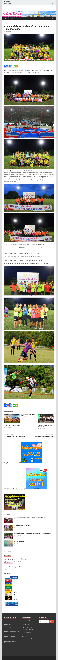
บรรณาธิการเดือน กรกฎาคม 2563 (22, 559)
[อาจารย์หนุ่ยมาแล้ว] (8, 541)
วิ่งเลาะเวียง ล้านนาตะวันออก (12, 425)
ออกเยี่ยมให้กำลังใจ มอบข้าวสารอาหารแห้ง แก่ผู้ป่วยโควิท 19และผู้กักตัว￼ (32, 533)
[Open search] (52, 18)
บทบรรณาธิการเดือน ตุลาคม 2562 (12, 566)
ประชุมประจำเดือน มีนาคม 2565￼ (22, 525)
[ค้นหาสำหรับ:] (46, 621)
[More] (16, 66)
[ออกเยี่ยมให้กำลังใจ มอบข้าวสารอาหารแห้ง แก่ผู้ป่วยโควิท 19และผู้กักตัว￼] (8, 533)
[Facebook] (49, 3)
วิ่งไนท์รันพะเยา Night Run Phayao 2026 (45, 425)
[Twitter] (51, 3)
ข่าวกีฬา (5, 23)
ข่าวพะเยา (14, 657)
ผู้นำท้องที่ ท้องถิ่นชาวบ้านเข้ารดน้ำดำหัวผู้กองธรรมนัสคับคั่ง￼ (29, 517)
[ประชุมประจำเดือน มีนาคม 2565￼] (8, 525)
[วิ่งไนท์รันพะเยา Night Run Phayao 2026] (46, 419)
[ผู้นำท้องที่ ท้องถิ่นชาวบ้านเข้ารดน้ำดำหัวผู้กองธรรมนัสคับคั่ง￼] (8, 517)
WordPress (45, 657)
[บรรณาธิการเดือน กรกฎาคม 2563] (8, 559)
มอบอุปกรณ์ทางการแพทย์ (10, 549)
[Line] (14, 66)
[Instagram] (53, 3)
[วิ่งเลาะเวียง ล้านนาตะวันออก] (12, 419)
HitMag (52, 657)
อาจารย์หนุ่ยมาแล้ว (19, 541)
